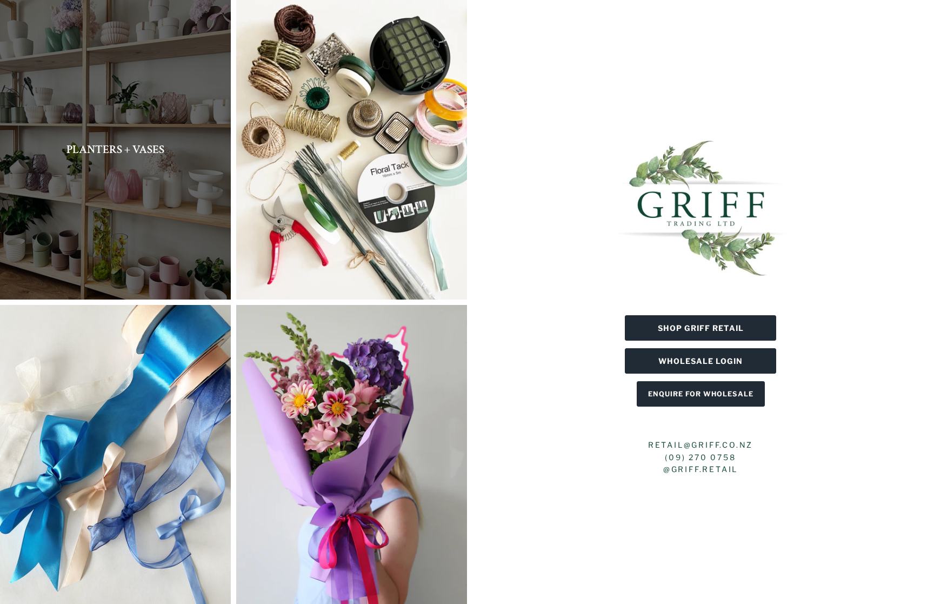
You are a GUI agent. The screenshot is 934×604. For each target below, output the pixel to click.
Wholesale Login (700, 361)
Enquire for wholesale (700, 394)
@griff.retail (700, 469)
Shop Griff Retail (701, 328)
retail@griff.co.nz (700, 444)
